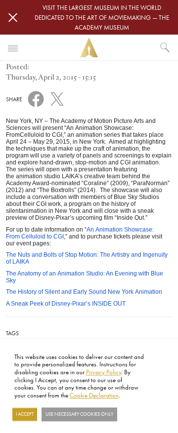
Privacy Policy (103, 372)
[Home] (89, 48)
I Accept (25, 414)
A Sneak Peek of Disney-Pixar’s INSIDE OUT (66, 303)
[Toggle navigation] (13, 47)
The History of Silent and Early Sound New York (84, 291)
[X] (57, 97)
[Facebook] (35, 98)
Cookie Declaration (94, 395)
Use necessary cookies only (79, 414)
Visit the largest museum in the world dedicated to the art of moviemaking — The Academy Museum (102, 17)
